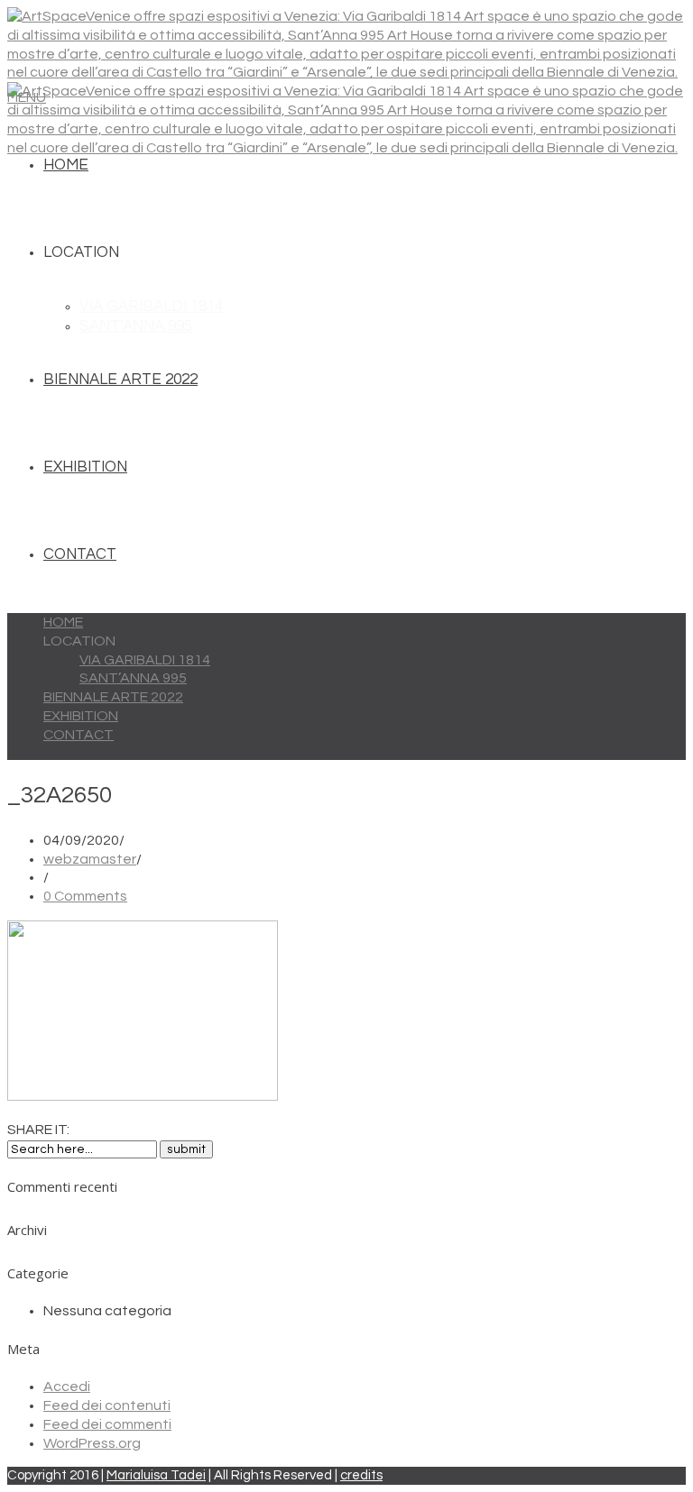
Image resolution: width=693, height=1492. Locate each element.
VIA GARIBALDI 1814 (151, 306)
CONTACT (79, 554)
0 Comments (85, 896)
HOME (65, 165)
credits (361, 1475)
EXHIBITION (85, 467)
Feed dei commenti (107, 1424)
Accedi (66, 1386)
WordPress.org (92, 1443)
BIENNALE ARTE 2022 (120, 379)
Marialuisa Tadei (156, 1475)
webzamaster (89, 859)
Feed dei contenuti (107, 1405)
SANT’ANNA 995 (135, 326)
